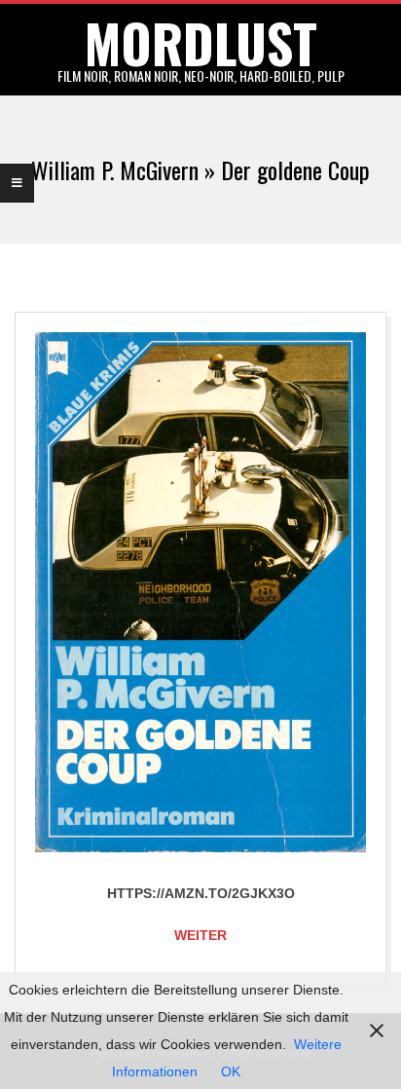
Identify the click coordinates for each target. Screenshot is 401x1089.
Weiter (200, 935)
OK (230, 1071)
